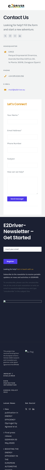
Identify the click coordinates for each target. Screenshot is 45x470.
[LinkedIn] (33, 409)
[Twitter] (26, 409)
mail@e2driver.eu (16, 89)
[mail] (15, 36)
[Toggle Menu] (40, 5)
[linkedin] (20, 36)
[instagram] (10, 36)
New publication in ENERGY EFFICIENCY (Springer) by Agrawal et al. (11, 418)
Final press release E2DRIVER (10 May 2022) (11, 437)
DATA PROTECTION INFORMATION (10, 383)
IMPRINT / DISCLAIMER (9, 375)
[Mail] (30, 409)
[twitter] (5, 36)
